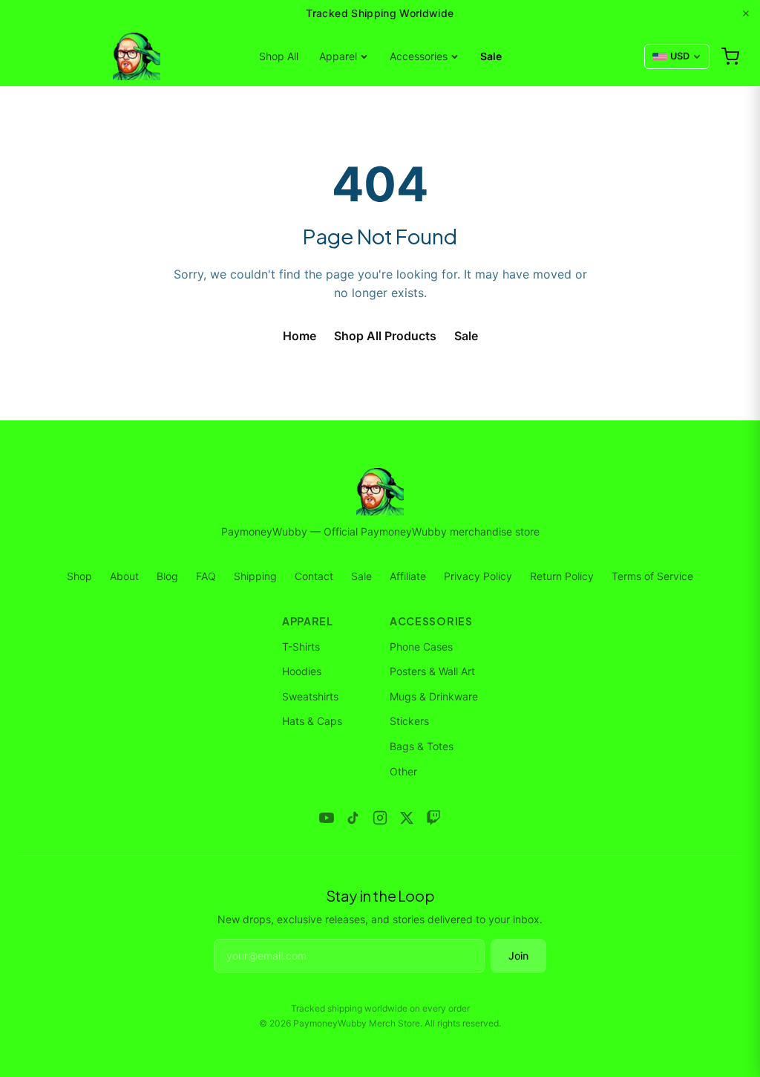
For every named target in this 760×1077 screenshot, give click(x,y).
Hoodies (301, 671)
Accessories (419, 56)
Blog (167, 576)
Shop (79, 576)
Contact (314, 576)
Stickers (409, 721)
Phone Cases (421, 646)
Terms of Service (652, 576)
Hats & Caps (312, 721)
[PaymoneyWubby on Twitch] (433, 817)
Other (403, 771)
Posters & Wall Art (432, 671)
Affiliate (408, 576)
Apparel (338, 56)
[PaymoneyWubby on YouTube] (326, 817)
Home (299, 335)
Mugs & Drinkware (434, 696)
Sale (491, 56)
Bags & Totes (421, 746)
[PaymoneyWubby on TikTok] (353, 817)
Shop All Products (385, 335)
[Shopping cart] (730, 56)
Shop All (278, 56)
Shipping (255, 576)
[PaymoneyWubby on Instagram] (380, 817)
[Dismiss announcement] (746, 13)
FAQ (206, 576)
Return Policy (562, 576)
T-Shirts (301, 646)
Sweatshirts (310, 696)
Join (518, 955)
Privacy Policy (478, 576)
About (124, 576)
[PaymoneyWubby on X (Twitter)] (406, 817)
